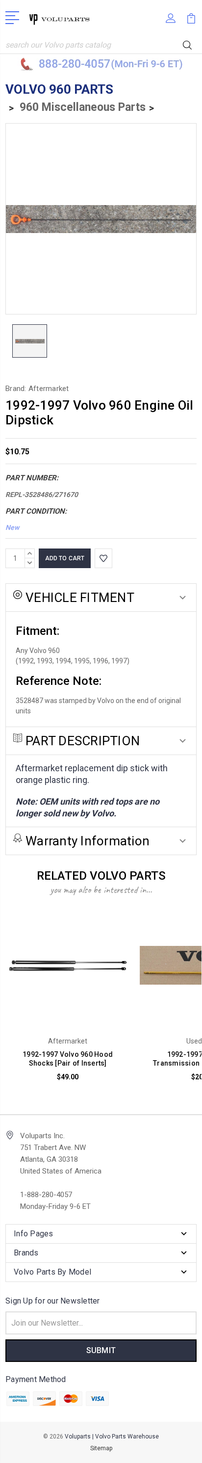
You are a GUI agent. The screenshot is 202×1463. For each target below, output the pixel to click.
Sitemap (101, 1448)
